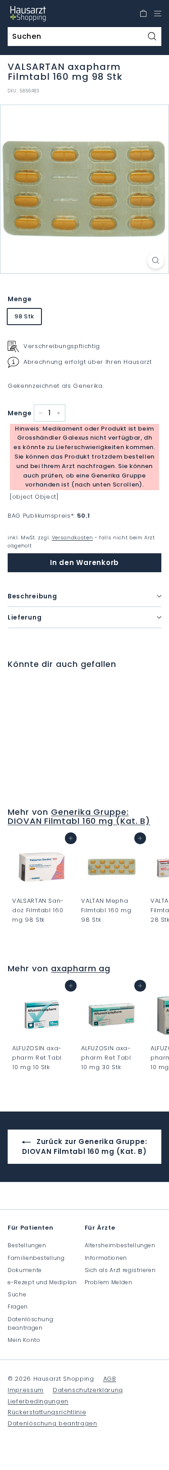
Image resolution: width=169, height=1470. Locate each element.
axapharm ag (80, 968)
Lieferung (24, 617)
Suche (17, 1294)
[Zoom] (155, 260)
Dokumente (25, 1270)
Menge (20, 298)
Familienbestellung (36, 1258)
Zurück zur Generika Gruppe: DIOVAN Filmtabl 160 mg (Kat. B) (84, 1146)
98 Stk (24, 316)
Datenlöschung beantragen (30, 1323)
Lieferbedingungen (38, 1401)
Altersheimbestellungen (120, 1245)
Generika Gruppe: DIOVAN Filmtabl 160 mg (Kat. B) (79, 816)
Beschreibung (32, 596)
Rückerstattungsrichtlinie (47, 1412)
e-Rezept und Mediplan (42, 1282)
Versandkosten (72, 537)
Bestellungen (27, 1245)
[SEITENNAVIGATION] (158, 14)
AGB (109, 1378)
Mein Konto (24, 1340)
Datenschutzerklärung (88, 1390)
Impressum (26, 1390)
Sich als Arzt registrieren (120, 1270)
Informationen (106, 1258)
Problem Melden (108, 1282)
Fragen (18, 1306)
